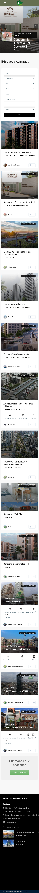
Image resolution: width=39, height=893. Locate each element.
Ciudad (8, 89)
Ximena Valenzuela (14, 367)
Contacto (11, 477)
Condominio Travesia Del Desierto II (22, 43)
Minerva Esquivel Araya (15, 666)
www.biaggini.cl (10, 822)
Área (7, 94)
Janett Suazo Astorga (15, 624)
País (7, 83)
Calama (16, 50)
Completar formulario (19, 772)
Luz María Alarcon (14, 165)
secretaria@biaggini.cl (12, 818)
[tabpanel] (19, 26)
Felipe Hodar (12, 267)
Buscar (19, 115)
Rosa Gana (11, 215)
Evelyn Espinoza (13, 317)
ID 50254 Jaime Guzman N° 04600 (18, 727)
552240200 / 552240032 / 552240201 (18, 812)
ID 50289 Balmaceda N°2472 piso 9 (18, 691)
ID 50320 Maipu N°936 (13, 601)
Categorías (9, 78)
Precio (8, 110)
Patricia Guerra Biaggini (15, 702)
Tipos (7, 73)
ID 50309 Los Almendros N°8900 (17, 649)
